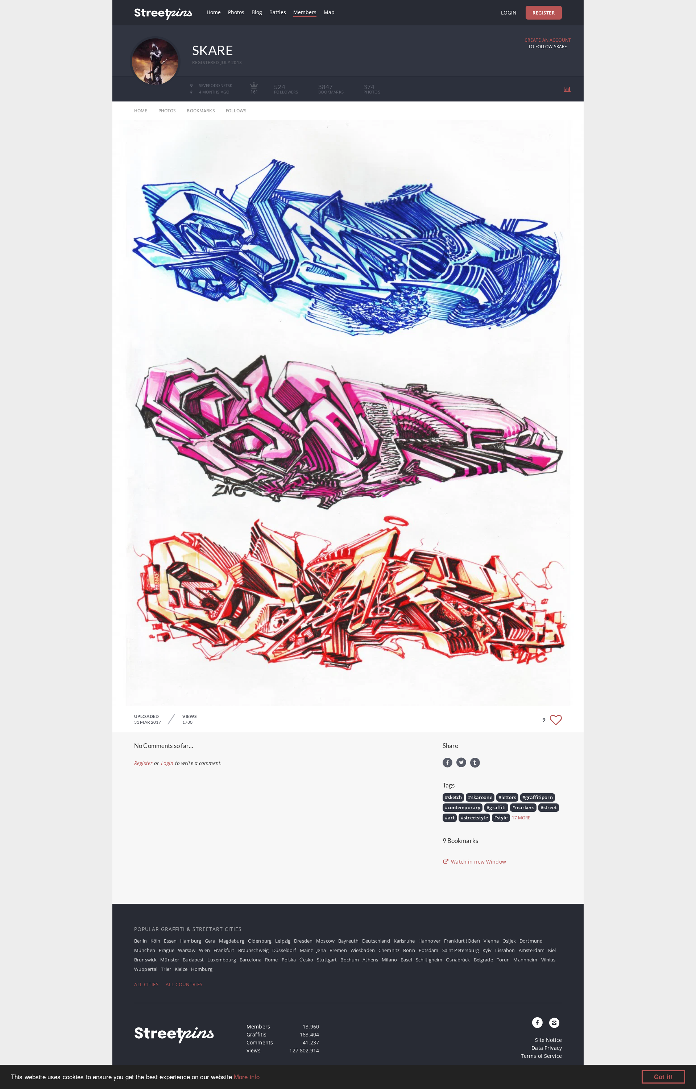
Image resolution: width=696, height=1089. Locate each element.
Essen (170, 941)
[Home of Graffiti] (163, 13)
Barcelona (250, 959)
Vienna (491, 941)
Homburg (201, 969)
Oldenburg (260, 941)
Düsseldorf (284, 950)
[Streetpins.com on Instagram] (554, 1023)
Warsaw (186, 950)
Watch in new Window (478, 861)
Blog (257, 12)
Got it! (663, 1076)
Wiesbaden (363, 950)
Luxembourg (221, 959)
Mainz (306, 950)
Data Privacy (546, 1047)
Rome (271, 959)
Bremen (338, 950)
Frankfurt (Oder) (462, 941)
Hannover (429, 941)
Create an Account (548, 40)
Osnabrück (458, 959)
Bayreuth (348, 941)
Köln (155, 941)
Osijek (509, 941)
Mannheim (525, 959)
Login (509, 12)
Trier (166, 969)
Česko (306, 959)
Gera (210, 941)
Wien (204, 950)
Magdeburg (231, 941)
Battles (277, 12)
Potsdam (429, 950)
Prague (166, 950)
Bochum (349, 959)
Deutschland (376, 941)
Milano (389, 959)
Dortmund (531, 941)
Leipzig (282, 941)
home (141, 111)
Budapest (193, 959)
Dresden (303, 941)
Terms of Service (541, 1055)
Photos (236, 12)
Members (304, 12)
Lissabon (505, 950)
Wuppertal (145, 969)
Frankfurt (224, 950)
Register (544, 12)
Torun (503, 959)
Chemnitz (388, 950)
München (144, 950)
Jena (321, 950)
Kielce (181, 969)
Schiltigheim (429, 959)
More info (247, 1076)
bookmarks (201, 111)
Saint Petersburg (460, 950)
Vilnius (548, 959)
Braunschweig (253, 950)
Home (214, 12)
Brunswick (145, 959)
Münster (169, 959)
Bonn (409, 950)
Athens (370, 959)
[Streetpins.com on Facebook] (537, 1023)
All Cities (146, 984)
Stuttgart (327, 959)
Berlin (140, 941)
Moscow (325, 941)
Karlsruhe (404, 941)
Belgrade (483, 959)
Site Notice (548, 1039)
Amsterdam (531, 950)
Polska (289, 959)
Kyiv (487, 950)
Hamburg (190, 941)
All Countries (184, 984)
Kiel (552, 950)
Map (329, 12)
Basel (406, 959)
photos (167, 111)
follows (236, 111)
